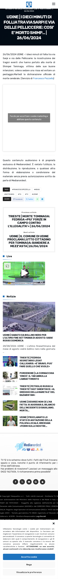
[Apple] (42, 482)
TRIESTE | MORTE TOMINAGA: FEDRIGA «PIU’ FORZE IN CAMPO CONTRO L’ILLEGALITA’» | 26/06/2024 (29, 220)
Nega (29, 564)
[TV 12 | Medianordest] (29, 1)
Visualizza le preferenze (29, 572)
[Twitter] (22, 482)
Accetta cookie (29, 557)
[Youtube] (29, 482)
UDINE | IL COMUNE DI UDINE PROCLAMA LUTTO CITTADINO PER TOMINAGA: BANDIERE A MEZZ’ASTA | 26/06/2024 (29, 239)
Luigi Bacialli (41, 516)
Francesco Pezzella (43, 78)
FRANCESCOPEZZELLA (21, 189)
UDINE (35, 194)
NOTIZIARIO (9, 194)
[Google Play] (35, 482)
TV (27, 194)
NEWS (37, 189)
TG (20, 194)
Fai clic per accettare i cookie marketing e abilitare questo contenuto (29, 118)
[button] (53, 523)
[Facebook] (15, 482)
